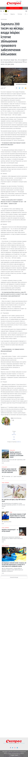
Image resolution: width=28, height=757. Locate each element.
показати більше (14, 577)
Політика (20, 14)
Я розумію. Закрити (14, 755)
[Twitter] (17, 1)
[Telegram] (20, 1)
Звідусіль (12, 14)
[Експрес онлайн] (14, 4)
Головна (6, 14)
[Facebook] (16, 1)
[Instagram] (19, 1)
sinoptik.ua (18, 441)
